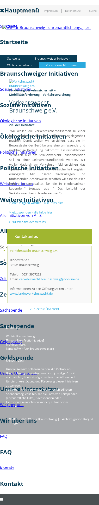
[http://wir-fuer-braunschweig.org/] (46, 27)
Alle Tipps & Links (26, 10)
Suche (93, 10)
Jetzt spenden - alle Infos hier (32, 212)
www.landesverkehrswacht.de (31, 293)
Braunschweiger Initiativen (52, 58)
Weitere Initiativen (19, 65)
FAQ (3, 436)
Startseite (13, 58)
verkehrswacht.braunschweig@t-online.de (49, 279)
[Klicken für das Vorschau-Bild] (30, 86)
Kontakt (7, 468)
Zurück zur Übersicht (44, 309)
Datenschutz (72, 10)
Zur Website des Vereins (29, 222)
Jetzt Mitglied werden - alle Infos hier (37, 203)
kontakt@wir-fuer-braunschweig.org (30, 349)
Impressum (51, 10)
